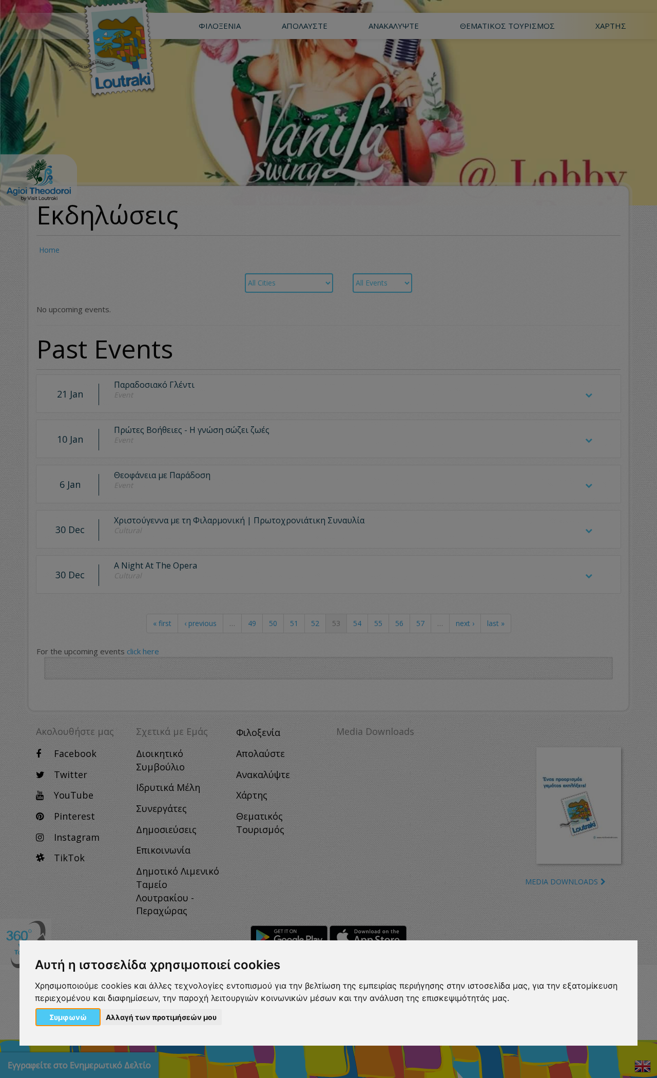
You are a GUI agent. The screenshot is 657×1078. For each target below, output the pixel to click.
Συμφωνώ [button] (68, 1017)
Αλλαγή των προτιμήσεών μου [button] (161, 1017)
